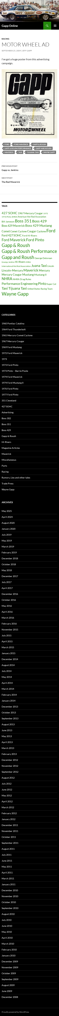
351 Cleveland (9, 400)
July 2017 (6, 582)
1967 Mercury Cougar (30, 213)
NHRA (7, 278)
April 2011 (7, 872)
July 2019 (6, 534)
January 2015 (8, 653)
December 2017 (10, 576)
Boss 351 (23, 220)
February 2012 (9, 813)
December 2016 (10, 594)
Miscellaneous (9, 459)
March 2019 (8, 546)
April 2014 (7, 682)
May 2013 (7, 736)
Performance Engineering (20, 283)
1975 (45, 213)
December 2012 (10, 760)
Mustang (28, 274)
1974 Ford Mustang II (12, 382)
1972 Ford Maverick (12, 353)
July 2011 (6, 854)
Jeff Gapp (27, 50)
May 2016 (7, 605)
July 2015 (6, 635)
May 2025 (7, 511)
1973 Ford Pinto (10, 365)
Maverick (9, 152)
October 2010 (9, 902)
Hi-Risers (20, 261)
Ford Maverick (21, 144)
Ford (6, 144)
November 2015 (10, 629)
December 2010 (10, 890)
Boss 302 (6, 418)
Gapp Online (10, 25)
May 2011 (7, 866)
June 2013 (7, 730)
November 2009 (10, 967)
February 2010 (9, 949)
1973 (4, 359)
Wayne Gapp (49, 152)
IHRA (28, 262)
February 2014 (9, 694)
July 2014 (6, 671)
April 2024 (7, 516)
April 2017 (7, 588)
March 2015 (8, 647)
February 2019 (9, 552)
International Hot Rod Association (16, 266)
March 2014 (8, 688)
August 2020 (8, 522)
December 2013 (10, 706)
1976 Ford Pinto (10, 388)
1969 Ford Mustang (12, 347)
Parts (4, 465)
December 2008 (10, 997)
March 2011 (8, 878)
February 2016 (9, 623)
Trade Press (7, 483)
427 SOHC (9, 213)
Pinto (42, 283)
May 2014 (7, 677)
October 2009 (9, 973)
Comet (6, 231)
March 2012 (8, 807)
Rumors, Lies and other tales (16, 477)
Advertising (7, 412)
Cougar (31, 231)
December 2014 (10, 659)
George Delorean (43, 258)
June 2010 (7, 925)
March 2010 (8, 943)
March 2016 (8, 617)
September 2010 (10, 908)
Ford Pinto (35, 239)
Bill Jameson (8, 221)
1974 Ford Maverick (12, 376)
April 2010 (7, 937)
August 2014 (8, 665)
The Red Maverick (11, 180)
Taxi (20, 152)
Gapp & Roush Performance (17, 148)
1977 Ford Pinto (10, 394)
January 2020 (8, 528)
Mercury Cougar (12, 274)
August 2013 (8, 724)
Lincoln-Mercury (12, 270)
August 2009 (8, 985)
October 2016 (9, 599)
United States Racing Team (40, 288)
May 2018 (7, 570)
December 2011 (10, 825)
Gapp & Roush (39, 144)
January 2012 (8, 819)
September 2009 (10, 979)
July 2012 (6, 783)
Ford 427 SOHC (12, 235)
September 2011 (10, 842)
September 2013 (10, 718)
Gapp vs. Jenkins (10, 168)
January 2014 (8, 700)
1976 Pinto (6, 217)
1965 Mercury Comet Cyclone (17, 335)
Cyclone (41, 231)
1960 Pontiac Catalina (13, 323)
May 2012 (7, 795)
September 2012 (10, 771)
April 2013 (7, 742)
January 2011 (8, 884)
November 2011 (10, 831)
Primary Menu (55, 26)
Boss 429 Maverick (13, 225)
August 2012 (8, 777)
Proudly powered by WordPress (15, 1012)
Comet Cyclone (18, 231)
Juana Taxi (39, 265)
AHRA (14, 217)
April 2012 (7, 801)
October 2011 (9, 837)
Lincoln (50, 266)
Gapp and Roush (43, 148)
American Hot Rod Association (32, 216)
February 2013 (9, 754)
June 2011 (7, 860)
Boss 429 (39, 221)
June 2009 (7, 991)
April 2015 (7, 641)
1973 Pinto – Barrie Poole (15, 370)
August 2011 (8, 848)
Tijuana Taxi (33, 152)
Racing (5, 39)
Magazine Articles (11, 448)
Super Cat (51, 284)
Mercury (44, 270)
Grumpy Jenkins (8, 262)
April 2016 (7, 611)
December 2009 (10, 961)
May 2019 (7, 540)
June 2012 (7, 789)
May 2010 (7, 931)
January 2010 (8, 955)
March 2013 (8, 748)
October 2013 (9, 712)
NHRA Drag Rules (22, 279)
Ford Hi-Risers (29, 235)
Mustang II (40, 274)
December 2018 (10, 558)
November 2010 (10, 896)
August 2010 (8, 914)
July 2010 (6, 920)
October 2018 (9, 564)
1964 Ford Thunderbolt (14, 329)
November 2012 (10, 765)
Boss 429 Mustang (38, 225)
